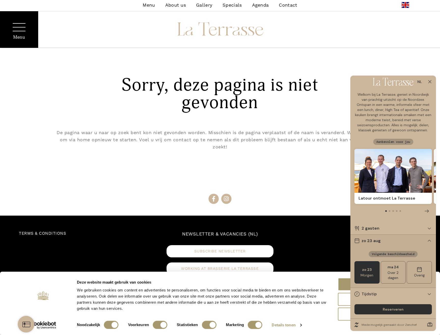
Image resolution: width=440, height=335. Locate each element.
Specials (232, 5)
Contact (288, 5)
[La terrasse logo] (220, 30)
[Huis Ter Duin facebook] (214, 199)
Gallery (204, 5)
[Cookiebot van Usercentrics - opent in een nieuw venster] (43, 325)
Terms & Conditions (42, 233)
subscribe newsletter (220, 251)
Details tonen (283, 325)
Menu (149, 5)
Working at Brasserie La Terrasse (220, 268)
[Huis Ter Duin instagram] (226, 199)
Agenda (260, 5)
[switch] (160, 325)
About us (175, 5)
